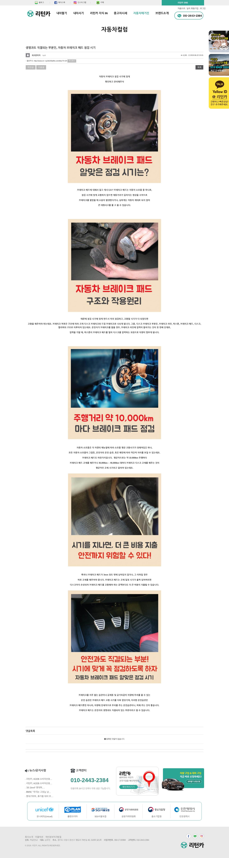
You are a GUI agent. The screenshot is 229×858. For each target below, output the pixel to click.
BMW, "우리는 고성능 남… (38, 792)
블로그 (195, 836)
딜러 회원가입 (192, 8)
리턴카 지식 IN (99, 13)
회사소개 (29, 837)
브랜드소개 (162, 13)
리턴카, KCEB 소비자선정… (39, 779)
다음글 (41, 67)
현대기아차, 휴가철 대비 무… (39, 796)
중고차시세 (120, 13)
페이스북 (188, 836)
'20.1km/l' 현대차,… (35, 787)
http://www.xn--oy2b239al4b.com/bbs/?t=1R (50, 61)
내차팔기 (61, 13)
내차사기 (78, 13)
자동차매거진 (141, 13)
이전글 (31, 67)
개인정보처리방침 (53, 837)
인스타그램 (201, 836)
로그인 (203, 8)
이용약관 (39, 837)
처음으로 (181, 8)
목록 (199, 67)
